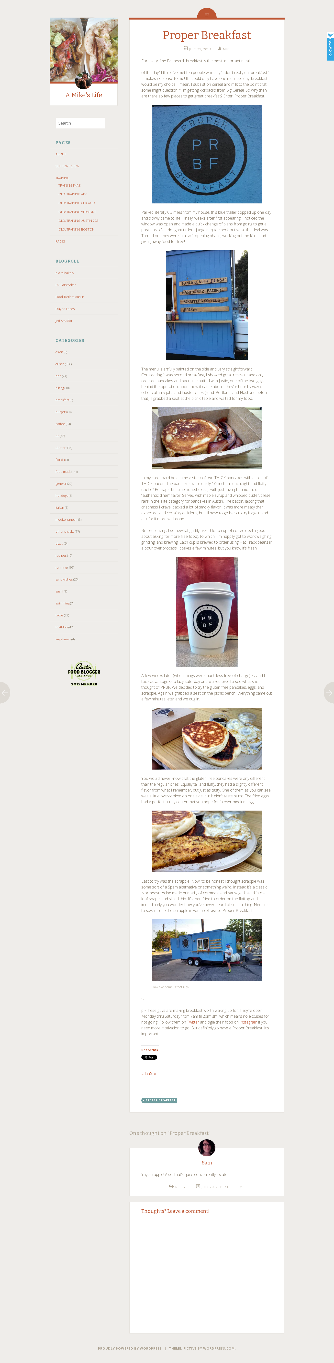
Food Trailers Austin (70, 297)
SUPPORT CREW (67, 166)
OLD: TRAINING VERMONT (77, 212)
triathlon (62, 627)
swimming (62, 603)
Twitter (193, 1022)
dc (57, 435)
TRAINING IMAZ (69, 185)
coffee (60, 424)
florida (60, 459)
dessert (61, 447)
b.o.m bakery (65, 273)
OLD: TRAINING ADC (72, 194)
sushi (59, 591)
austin (60, 364)
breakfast (62, 400)
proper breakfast (160, 1100)
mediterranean (67, 519)
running (61, 567)
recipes (61, 555)
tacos (59, 615)
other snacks (65, 531)
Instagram (248, 1022)
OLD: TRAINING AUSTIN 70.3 (78, 220)
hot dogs (62, 495)
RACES (60, 241)
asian (59, 352)
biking (60, 388)
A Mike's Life (83, 95)
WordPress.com (219, 1348)
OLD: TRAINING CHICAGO (76, 203)
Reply (180, 1187)
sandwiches (64, 579)
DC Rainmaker (66, 285)
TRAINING (62, 178)
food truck (63, 471)
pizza (59, 543)
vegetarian (63, 639)
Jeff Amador (64, 320)
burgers (61, 412)
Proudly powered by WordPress (130, 1348)
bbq (58, 376)
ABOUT (61, 154)
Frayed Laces (65, 308)
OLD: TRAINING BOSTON (76, 229)
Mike (227, 49)
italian (60, 507)
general (61, 483)
